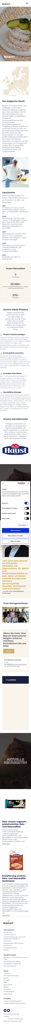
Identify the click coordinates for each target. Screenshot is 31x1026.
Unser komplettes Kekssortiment (15, 1003)
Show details (22, 525)
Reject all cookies (15, 541)
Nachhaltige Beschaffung (12, 961)
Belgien (6, 987)
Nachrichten (8, 945)
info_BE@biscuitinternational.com (15, 664)
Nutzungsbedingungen (11, 1014)
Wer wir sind (8, 932)
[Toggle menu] (27, 3)
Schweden (7, 989)
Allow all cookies (15, 530)
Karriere (6, 950)
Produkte (7, 999)
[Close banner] (28, 483)
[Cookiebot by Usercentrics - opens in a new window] (18, 483)
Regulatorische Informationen (14, 943)
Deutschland (8, 985)
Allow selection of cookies (15, 535)
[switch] (26, 508)
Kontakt (8, 651)
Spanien (6, 978)
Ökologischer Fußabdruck (12, 964)
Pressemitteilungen (10, 948)
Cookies (6, 1016)
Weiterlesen (6, 844)
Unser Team (7, 941)
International (8, 994)
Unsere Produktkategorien (12, 1001)
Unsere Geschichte (10, 934)
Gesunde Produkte (10, 966)
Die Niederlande (9, 991)
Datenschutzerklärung (15, 1019)
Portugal (6, 980)
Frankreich (7, 973)
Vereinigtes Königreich (11, 975)
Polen (5, 982)
